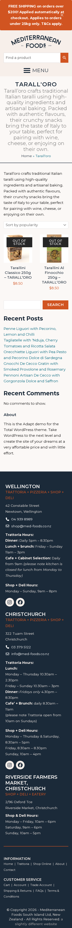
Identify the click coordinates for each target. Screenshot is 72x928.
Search (55, 304)
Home (26, 156)
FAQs (39, 891)
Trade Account (41, 885)
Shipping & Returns (17, 891)
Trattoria (23, 864)
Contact (9, 870)
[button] (36, 70)
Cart (7, 885)
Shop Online (42, 864)
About (60, 864)
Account (20, 885)
